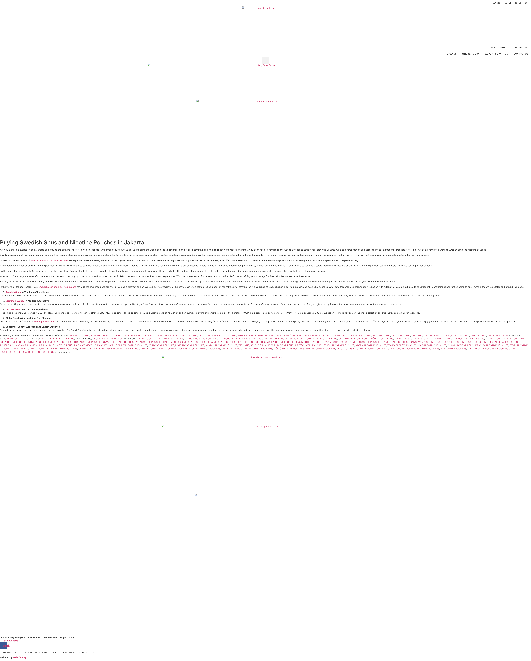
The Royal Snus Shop (45, 321)
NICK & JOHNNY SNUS (309, 338)
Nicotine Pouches (15, 300)
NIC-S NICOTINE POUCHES (62, 345)
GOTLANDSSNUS (246, 335)
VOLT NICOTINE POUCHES (281, 342)
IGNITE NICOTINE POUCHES (391, 348)
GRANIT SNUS (341, 335)
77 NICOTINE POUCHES (395, 342)
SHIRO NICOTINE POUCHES (87, 342)
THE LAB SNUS (164, 338)
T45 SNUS (243, 345)
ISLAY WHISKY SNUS (186, 335)
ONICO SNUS (443, 335)
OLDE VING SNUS (400, 335)
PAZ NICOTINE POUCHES (338, 342)
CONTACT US (86, 652)
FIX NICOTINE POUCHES (453, 348)
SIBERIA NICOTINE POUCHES (370, 345)
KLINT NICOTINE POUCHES (251, 342)
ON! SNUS (417, 335)
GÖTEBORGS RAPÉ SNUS (284, 335)
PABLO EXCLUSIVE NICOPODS (109, 348)
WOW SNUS (34, 342)
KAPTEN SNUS (66, 338)
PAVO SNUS (266, 348)
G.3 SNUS (219, 335)
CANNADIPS (84, 348)
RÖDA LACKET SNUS (382, 338)
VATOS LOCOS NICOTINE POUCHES (356, 348)
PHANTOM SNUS (460, 335)
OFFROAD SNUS (347, 338)
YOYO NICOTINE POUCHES (432, 345)
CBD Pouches (13, 309)
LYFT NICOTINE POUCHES (266, 338)
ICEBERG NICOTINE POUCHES (423, 348)
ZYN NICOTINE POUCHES (148, 342)
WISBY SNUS (14, 338)
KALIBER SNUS (50, 338)
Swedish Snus (13, 292)
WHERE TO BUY (11, 652)
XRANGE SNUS (512, 338)
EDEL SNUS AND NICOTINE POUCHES (32, 352)
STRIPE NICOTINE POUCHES (62, 348)
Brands (495, 3)
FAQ (55, 652)
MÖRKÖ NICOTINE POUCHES (289, 348)
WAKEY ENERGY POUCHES (401, 345)
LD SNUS (178, 338)
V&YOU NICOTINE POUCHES (320, 348)
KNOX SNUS (99, 338)
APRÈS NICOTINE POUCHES (462, 342)
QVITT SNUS (363, 338)
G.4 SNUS (231, 335)
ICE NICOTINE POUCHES (161, 345)
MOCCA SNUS (288, 338)
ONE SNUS (429, 335)
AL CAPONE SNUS (79, 335)
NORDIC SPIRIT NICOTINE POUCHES (128, 345)
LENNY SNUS (243, 338)
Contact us (521, 47)
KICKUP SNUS (39, 345)
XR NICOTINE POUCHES (192, 342)
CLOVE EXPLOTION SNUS (141, 335)
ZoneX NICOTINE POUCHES (92, 345)
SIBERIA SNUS (402, 338)
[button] (265, 60)
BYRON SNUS (120, 335)
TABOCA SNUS (478, 335)
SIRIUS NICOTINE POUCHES (56, 342)
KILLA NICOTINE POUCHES (221, 342)
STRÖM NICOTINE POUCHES (339, 345)
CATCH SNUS (205, 335)
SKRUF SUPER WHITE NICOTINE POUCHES (446, 338)
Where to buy (499, 47)
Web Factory (19, 657)
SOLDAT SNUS (258, 345)
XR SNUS (495, 342)
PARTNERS (68, 652)
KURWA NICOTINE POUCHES (462, 345)
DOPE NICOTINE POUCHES (189, 345)
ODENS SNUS (330, 338)
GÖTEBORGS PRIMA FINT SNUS (315, 335)
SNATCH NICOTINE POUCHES (221, 345)
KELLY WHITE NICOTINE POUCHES (240, 348)
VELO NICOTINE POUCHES (367, 342)
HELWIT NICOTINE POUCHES (282, 345)
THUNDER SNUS (494, 338)
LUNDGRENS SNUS (195, 338)
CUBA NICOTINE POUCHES (493, 345)
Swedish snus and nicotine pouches (49, 260)
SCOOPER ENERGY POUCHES (204, 348)
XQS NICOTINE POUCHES (309, 342)
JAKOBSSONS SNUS (360, 335)
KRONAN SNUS (115, 338)
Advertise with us (516, 3)
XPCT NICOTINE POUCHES (482, 348)
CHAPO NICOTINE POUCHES (141, 348)
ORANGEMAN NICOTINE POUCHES (427, 342)
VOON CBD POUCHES (310, 345)
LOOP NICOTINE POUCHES (220, 338)
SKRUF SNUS (477, 338)
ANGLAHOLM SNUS (100, 335)
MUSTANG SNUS (381, 335)
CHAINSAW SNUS (21, 345)
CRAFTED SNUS (165, 335)
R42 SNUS (483, 342)
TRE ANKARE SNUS (498, 335)
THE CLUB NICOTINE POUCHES (29, 348)
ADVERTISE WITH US (496, 54)
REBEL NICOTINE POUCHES (172, 348)
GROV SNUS (263, 335)
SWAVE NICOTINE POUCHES (118, 342)
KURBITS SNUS (147, 338)
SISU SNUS (416, 338)
